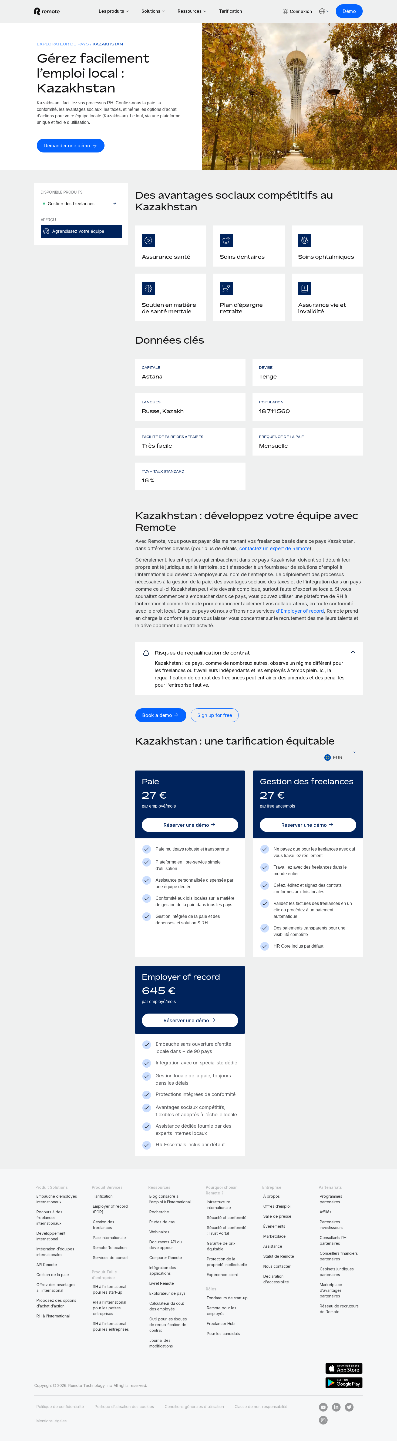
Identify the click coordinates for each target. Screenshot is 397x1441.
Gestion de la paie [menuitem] (52, 1274)
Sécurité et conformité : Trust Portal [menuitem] (227, 1230)
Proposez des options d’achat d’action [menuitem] (56, 1303)
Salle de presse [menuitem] (277, 1216)
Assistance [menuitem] (272, 1246)
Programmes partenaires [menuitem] (331, 1199)
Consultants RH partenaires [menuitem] (333, 1240)
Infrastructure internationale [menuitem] (219, 1205)
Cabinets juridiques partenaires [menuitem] (337, 1272)
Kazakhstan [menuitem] (108, 44)
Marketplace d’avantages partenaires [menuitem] (331, 1290)
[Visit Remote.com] (47, 11)
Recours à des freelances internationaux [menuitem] (49, 1218)
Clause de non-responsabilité (261, 1406)
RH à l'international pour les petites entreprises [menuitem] (109, 1308)
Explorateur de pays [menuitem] (63, 44)
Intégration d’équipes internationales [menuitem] (55, 1252)
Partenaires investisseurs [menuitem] (331, 1225)
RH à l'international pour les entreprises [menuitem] (111, 1326)
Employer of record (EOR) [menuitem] (110, 1209)
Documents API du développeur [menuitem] (165, 1245)
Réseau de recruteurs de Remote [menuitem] (339, 1309)
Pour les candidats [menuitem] (223, 1333)
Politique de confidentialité (60, 1406)
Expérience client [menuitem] (222, 1274)
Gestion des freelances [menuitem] (103, 1225)
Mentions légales (51, 1421)
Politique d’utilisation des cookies (124, 1406)
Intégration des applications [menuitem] (162, 1270)
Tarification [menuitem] (103, 1196)
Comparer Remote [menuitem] (165, 1257)
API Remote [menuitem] (46, 1264)
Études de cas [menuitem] (162, 1222)
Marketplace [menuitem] (274, 1236)
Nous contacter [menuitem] (277, 1266)
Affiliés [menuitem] (325, 1212)
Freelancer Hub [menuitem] (221, 1323)
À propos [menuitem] (271, 1196)
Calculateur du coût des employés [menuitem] (166, 1306)
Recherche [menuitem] (159, 1212)
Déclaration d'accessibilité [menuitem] (276, 1279)
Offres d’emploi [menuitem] (277, 1206)
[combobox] (342, 758)
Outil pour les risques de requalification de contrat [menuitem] (168, 1325)
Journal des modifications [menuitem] (161, 1343)
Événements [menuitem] (274, 1226)
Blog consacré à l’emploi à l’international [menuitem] (170, 1199)
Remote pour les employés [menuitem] (221, 1311)
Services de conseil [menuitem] (110, 1257)
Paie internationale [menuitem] (109, 1237)
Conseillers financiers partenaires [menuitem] (339, 1256)
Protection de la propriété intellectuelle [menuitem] (227, 1262)
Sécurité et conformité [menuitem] (227, 1217)
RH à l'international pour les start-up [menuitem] (109, 1289)
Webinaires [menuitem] (159, 1232)
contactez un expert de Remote (274, 548)
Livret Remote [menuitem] (161, 1283)
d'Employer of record (300, 611)
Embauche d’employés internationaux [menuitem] (56, 1199)
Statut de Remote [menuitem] (278, 1256)
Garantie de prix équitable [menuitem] (221, 1246)
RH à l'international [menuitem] (53, 1316)
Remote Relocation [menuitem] (110, 1247)
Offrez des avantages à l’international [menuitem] (55, 1287)
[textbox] (342, 757)
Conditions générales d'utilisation (194, 1406)
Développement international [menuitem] (50, 1236)
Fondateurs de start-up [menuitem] (227, 1298)
